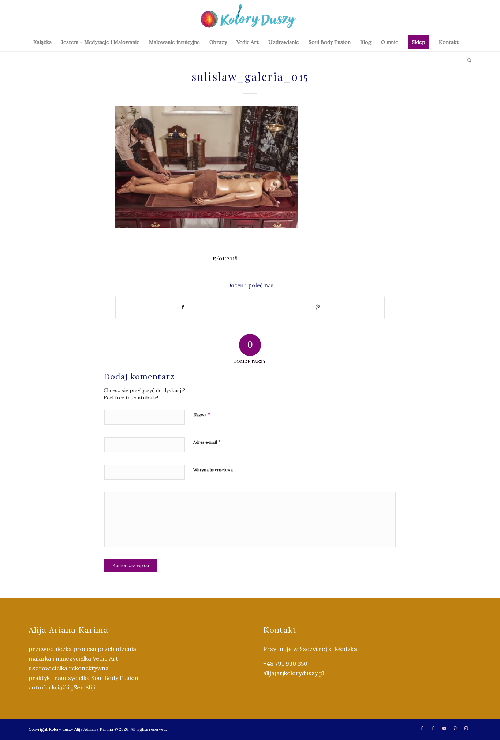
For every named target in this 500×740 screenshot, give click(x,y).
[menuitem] (42, 42)
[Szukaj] (467, 60)
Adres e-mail (207, 442)
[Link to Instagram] (465, 728)
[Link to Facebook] (422, 728)
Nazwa (201, 415)
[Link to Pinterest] (454, 728)
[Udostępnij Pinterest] (317, 307)
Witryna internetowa (213, 469)
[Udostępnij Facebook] (183, 307)
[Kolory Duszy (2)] (250, 16)
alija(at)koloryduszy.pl (293, 673)
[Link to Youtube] (444, 728)
